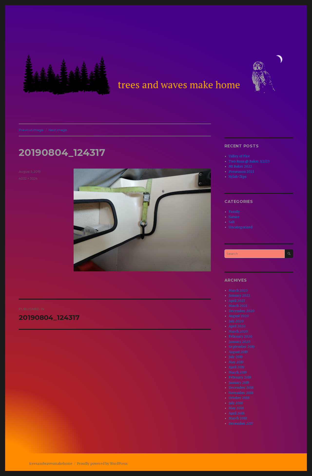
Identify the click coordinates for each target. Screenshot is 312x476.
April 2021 (237, 301)
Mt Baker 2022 (240, 166)
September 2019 (241, 347)
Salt (232, 222)
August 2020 (239, 316)
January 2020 (239, 342)
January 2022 (239, 296)
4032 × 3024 (28, 178)
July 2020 (236, 321)
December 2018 (241, 388)
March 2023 (238, 290)
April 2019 (236, 367)
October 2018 (239, 398)
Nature (234, 217)
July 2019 (236, 357)
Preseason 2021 (241, 172)
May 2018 (236, 408)
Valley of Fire (239, 156)
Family (234, 212)
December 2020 (241, 311)
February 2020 (240, 336)
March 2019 (238, 372)
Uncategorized (241, 227)
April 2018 (236, 413)
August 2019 (238, 352)
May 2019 (236, 362)
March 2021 (238, 306)
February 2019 (240, 377)
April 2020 (237, 326)
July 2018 (236, 403)
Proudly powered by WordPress (102, 464)
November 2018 (241, 393)
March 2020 (238, 331)
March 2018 (238, 418)
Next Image (58, 130)
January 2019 (239, 383)
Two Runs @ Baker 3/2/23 (249, 161)
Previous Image (31, 130)
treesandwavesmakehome (50, 464)
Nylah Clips (237, 177)
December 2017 (241, 423)
